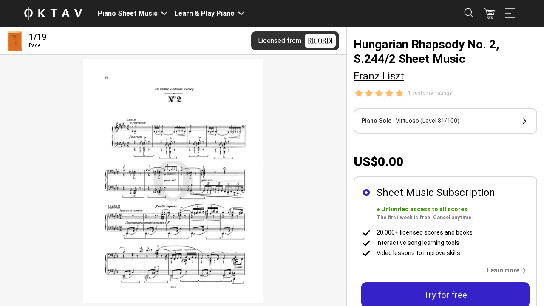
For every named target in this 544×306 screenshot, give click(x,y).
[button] (445, 121)
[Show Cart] (489, 13)
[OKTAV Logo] (53, 13)
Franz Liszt (379, 76)
